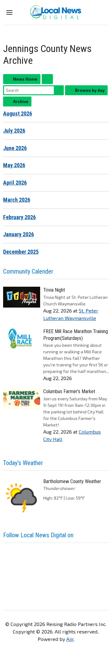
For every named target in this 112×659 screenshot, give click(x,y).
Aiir (70, 639)
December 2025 (21, 251)
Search (59, 90)
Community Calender (28, 271)
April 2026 (15, 182)
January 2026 (18, 234)
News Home (25, 79)
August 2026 (17, 113)
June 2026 (15, 148)
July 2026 (14, 130)
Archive (20, 101)
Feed (47, 79)
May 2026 (14, 165)
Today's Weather (23, 463)
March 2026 (16, 199)
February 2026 (19, 217)
